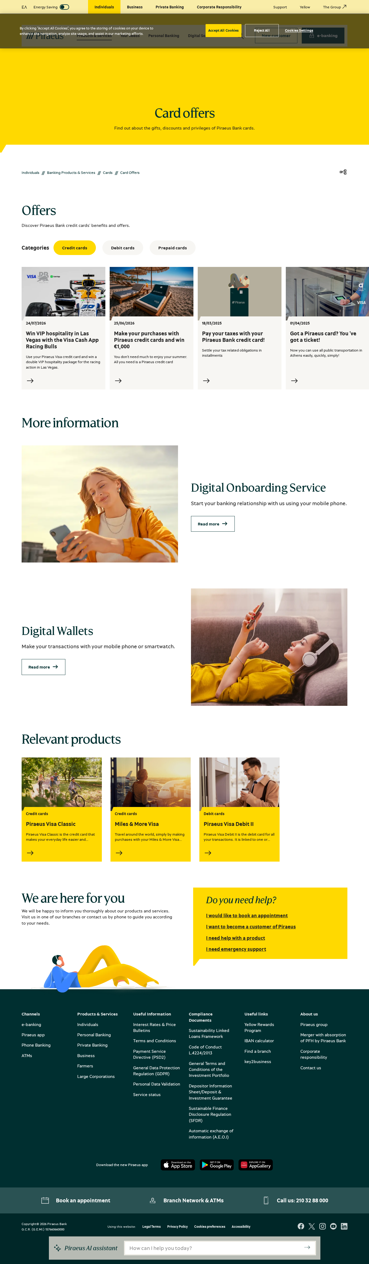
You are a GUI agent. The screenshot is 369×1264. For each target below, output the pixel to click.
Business (86, 1055)
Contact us (310, 1068)
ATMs (27, 1055)
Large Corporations (96, 1076)
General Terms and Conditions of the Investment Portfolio (209, 1069)
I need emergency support (236, 949)
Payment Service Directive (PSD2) (149, 1054)
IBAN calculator (259, 1041)
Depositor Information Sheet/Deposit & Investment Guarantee (210, 1092)
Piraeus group (314, 1024)
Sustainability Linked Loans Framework (209, 1033)
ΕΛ (24, 7)
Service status (147, 1094)
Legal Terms (151, 1227)
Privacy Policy (177, 1227)
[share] (343, 172)
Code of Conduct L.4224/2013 (205, 1050)
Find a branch (257, 1051)
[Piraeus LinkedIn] (344, 1226)
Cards (108, 172)
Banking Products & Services (71, 172)
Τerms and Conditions (154, 1041)
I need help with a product (235, 938)
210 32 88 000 (312, 1200)
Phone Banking (36, 1045)
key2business (257, 1061)
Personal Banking (94, 1035)
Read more (208, 524)
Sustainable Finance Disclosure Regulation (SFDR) (210, 1114)
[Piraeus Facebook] (301, 1226)
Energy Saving (45, 6)
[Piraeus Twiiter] (311, 1226)
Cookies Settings (299, 30)
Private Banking (92, 1045)
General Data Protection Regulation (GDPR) (156, 1071)
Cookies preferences (209, 1227)
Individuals (30, 172)
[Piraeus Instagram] (322, 1226)
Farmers (85, 1066)
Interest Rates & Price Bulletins (154, 1027)
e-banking (31, 1024)
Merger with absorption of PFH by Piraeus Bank (323, 1038)
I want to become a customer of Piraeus (251, 926)
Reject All (261, 30)
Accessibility (241, 1227)
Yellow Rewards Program (259, 1027)
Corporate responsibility (313, 1054)
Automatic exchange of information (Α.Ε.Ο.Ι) (211, 1134)
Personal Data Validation (156, 1084)
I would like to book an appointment (247, 915)
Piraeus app (33, 1035)
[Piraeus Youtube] (333, 1226)
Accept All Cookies (223, 30)
